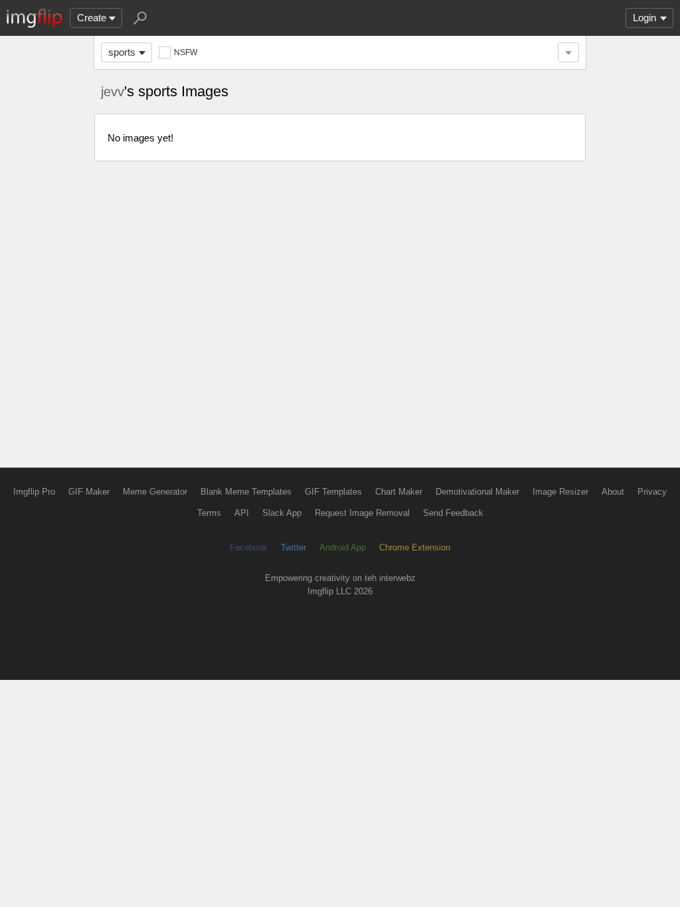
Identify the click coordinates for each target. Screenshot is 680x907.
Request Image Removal (362, 513)
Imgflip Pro (34, 492)
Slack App (281, 513)
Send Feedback (453, 513)
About (613, 492)
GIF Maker (89, 492)
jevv (112, 91)
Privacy (652, 492)
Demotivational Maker (477, 492)
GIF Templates (333, 492)
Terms (209, 513)
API (241, 513)
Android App (342, 547)
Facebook (249, 547)
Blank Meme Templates (246, 492)
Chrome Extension (414, 547)
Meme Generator (155, 492)
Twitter (293, 547)
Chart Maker (398, 492)
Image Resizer (560, 492)
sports (121, 52)
